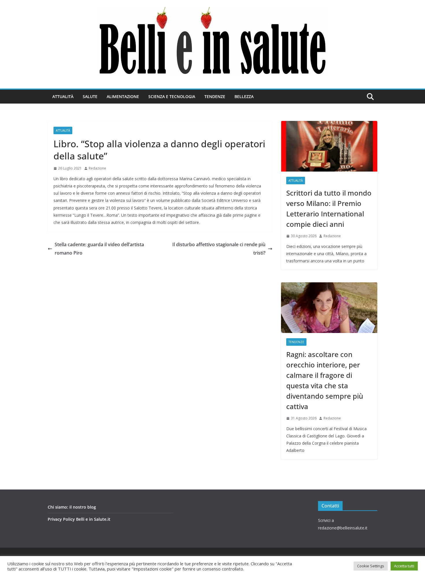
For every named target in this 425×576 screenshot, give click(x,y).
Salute (90, 96)
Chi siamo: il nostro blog (72, 507)
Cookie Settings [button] (370, 565)
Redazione (97, 168)
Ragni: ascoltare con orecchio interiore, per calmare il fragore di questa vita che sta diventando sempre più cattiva (324, 380)
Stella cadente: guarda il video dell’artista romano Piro (99, 248)
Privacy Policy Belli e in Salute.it (79, 519)
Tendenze (214, 96)
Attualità (62, 96)
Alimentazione (123, 96)
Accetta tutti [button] (404, 565)
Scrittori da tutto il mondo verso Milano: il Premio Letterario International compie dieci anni (329, 208)
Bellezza (244, 96)
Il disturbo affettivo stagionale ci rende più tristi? (218, 248)
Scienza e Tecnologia (171, 96)
